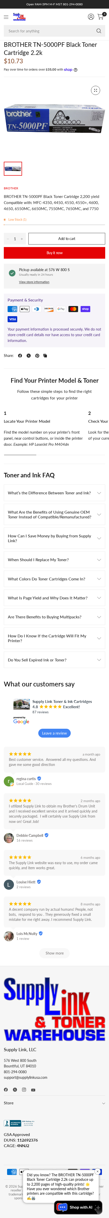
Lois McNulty (26, 933)
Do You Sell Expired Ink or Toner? (37, 659)
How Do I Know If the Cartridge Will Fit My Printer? (47, 638)
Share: (9, 355)
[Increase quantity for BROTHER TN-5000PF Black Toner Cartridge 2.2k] (22, 239)
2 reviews (23, 887)
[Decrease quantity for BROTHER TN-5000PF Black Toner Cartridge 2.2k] (8, 239)
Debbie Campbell (29, 835)
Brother (11, 188)
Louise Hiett (25, 882)
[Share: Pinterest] (37, 355)
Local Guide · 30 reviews (34, 784)
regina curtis (26, 779)
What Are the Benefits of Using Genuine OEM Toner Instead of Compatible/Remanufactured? (49, 514)
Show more (55, 953)
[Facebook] (8, 1090)
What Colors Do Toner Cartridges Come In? (46, 578)
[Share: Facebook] (20, 355)
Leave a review (54, 733)
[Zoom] (95, 90)
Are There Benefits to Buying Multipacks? (44, 616)
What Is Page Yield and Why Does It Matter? (47, 597)
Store (8, 1102)
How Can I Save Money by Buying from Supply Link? (49, 538)
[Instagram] (26, 1090)
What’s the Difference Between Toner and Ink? (49, 492)
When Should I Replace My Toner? (38, 559)
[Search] (99, 31)
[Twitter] (17, 1090)
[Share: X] (28, 355)
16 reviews (24, 840)
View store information (34, 282)
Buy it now (55, 253)
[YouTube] (35, 1090)
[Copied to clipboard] (45, 355)
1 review (22, 939)
